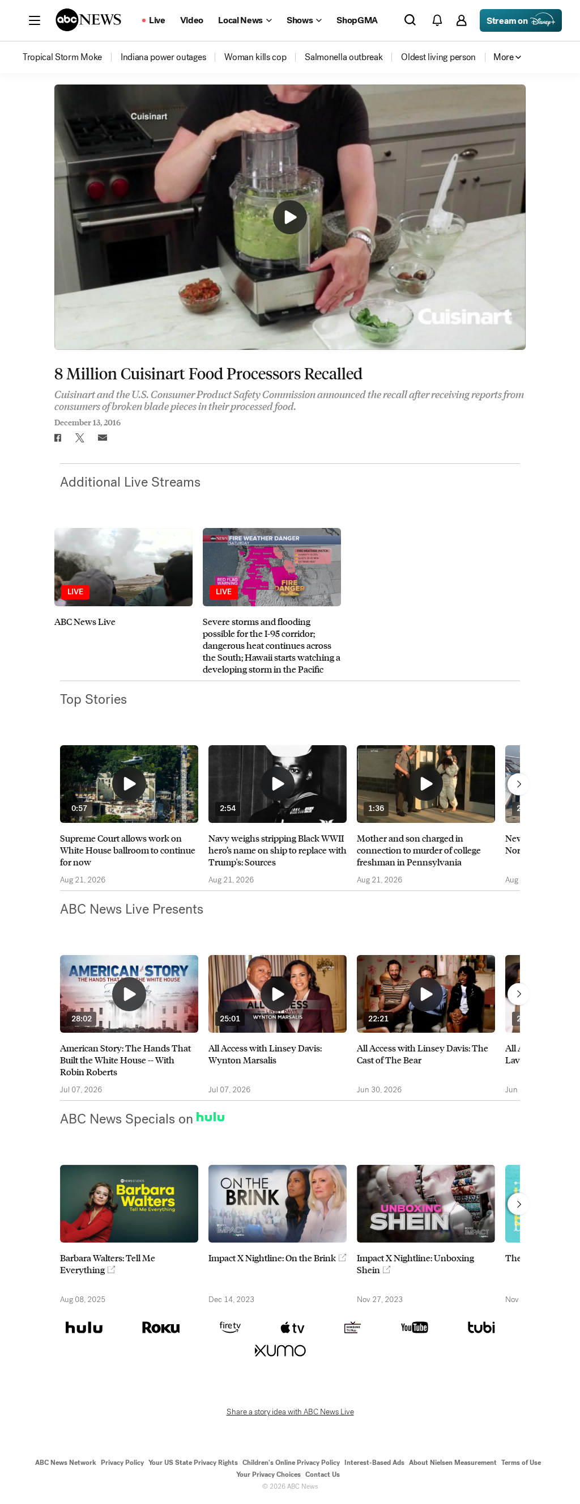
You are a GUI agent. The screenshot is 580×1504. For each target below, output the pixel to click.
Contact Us (322, 1474)
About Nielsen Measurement (453, 1462)
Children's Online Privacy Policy (291, 1462)
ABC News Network (65, 1462)
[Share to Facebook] (57, 437)
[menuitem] (62, 57)
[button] (34, 20)
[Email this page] (102, 437)
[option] (123, 601)
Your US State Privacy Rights (193, 1462)
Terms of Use (521, 1462)
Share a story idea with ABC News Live (290, 1412)
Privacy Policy (122, 1462)
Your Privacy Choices (268, 1474)
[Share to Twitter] (80, 437)
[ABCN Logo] (88, 20)
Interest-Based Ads (374, 1462)
